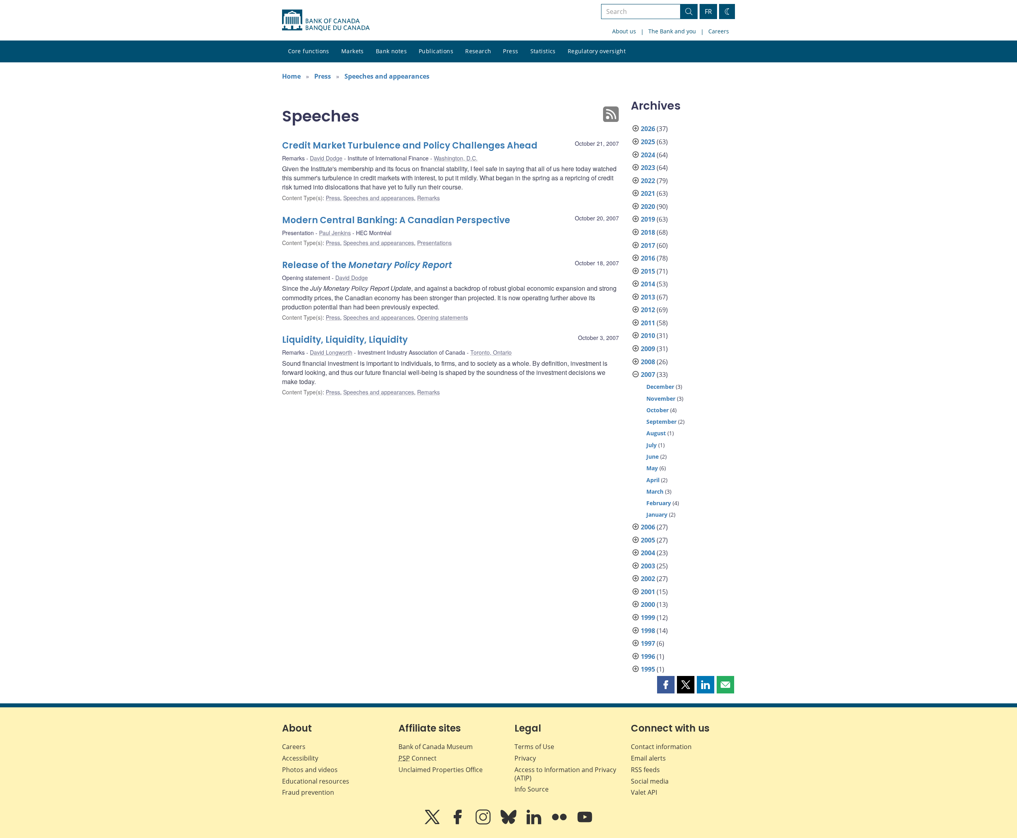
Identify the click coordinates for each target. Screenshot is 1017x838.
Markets (352, 51)
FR (708, 11)
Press (510, 51)
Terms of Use (534, 746)
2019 (648, 219)
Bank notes (391, 51)
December (660, 386)
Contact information (661, 746)
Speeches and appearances (386, 76)
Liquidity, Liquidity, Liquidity (345, 340)
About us (624, 31)
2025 (648, 141)
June (652, 456)
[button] (666, 684)
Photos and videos (310, 769)
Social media (650, 781)
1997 (648, 643)
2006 (648, 527)
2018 (648, 232)
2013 (648, 297)
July (651, 445)
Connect (417, 758)
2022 (648, 180)
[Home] (325, 20)
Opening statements (442, 317)
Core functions (308, 51)
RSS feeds (645, 769)
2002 (648, 578)
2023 (648, 167)
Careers (718, 31)
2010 (648, 335)
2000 (648, 604)
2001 (648, 591)
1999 (648, 617)
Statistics (543, 51)
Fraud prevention (308, 792)
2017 (648, 245)
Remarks (428, 198)
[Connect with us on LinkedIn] (534, 822)
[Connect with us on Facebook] (458, 822)
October (657, 410)
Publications (436, 51)
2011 (648, 323)
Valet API (644, 792)
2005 (648, 540)
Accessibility (300, 758)
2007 (648, 374)
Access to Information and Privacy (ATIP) (565, 773)
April (652, 480)
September (661, 421)
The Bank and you (672, 31)
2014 (648, 284)
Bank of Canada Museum (435, 746)
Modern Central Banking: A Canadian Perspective (396, 220)
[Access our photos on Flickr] (560, 822)
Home (291, 76)
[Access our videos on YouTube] (585, 822)
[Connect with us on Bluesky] (509, 822)
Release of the (367, 265)
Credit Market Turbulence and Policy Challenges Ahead (410, 145)
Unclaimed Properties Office (440, 769)
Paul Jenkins (335, 233)
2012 (648, 309)
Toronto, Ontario (491, 352)
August (656, 433)
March (654, 491)
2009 (648, 348)
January (656, 514)
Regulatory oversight (597, 51)
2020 (648, 206)
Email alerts (648, 758)
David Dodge (326, 158)
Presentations (434, 243)
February (658, 503)
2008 (648, 361)
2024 (648, 155)
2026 (648, 128)
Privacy (525, 758)
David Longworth (331, 352)
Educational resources (315, 781)
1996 (648, 656)
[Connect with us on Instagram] (484, 822)
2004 (648, 552)
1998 (648, 630)
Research (478, 51)
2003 (648, 566)
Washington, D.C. (456, 158)
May (652, 468)
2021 (648, 193)
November (660, 398)
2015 (648, 271)
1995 (648, 669)
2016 (648, 258)
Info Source (531, 789)
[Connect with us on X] (433, 822)
